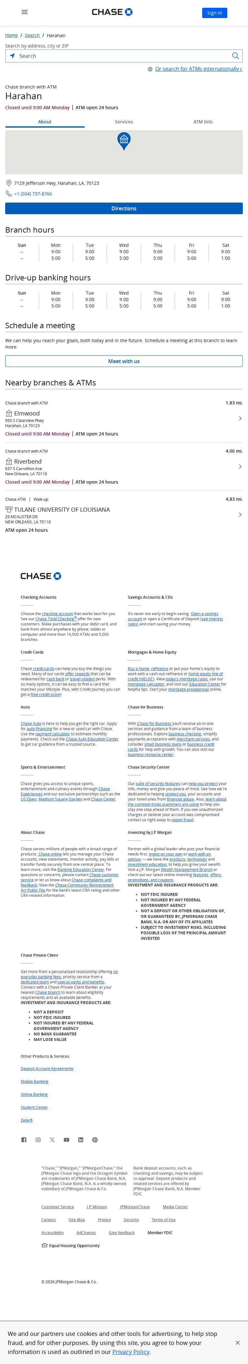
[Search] (235, 55)
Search (32, 35)
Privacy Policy (131, 1352)
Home (11, 35)
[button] (237, 1342)
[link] (24, 1141)
